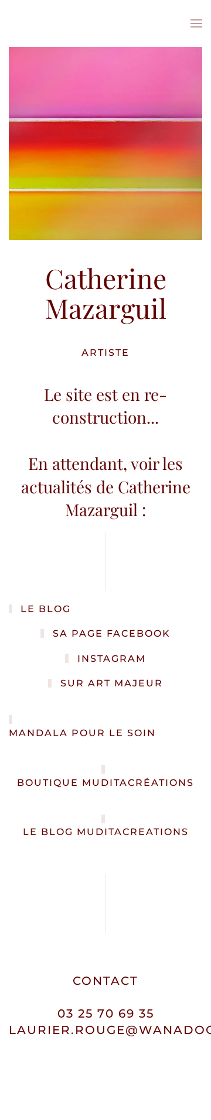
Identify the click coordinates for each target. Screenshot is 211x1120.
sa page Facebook (112, 633)
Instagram (111, 658)
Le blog (46, 608)
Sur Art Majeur (111, 683)
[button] (196, 23)
